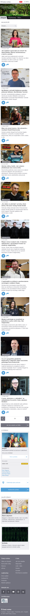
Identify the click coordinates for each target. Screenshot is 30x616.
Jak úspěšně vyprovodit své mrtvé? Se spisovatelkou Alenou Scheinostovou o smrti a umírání (14, 52)
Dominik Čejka (6, 473)
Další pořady (6, 497)
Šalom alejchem (7, 515)
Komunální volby (6, 563)
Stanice (3, 566)
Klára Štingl (5, 475)
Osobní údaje (10, 611)
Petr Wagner (5, 470)
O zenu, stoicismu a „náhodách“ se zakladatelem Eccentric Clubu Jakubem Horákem (14, 400)
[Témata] (15, 10)
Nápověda (18, 563)
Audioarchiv (4, 578)
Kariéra (18, 568)
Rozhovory (12, 18)
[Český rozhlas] (6, 2)
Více (20, 18)
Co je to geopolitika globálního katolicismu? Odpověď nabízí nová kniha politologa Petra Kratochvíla (15, 360)
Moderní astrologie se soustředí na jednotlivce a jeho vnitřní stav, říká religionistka (13, 321)
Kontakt (18, 570)
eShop (3, 568)
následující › (27, 418)
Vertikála (4, 543)
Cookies (3, 611)
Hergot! (4, 448)
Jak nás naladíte (20, 561)
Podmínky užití (19, 611)
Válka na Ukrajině (6, 561)
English (26, 611)
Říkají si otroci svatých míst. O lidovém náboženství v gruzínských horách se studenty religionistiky (14, 243)
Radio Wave (25, 463)
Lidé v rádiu (19, 566)
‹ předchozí (3, 418)
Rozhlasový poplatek (21, 573)
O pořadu (4, 430)
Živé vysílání (4, 576)
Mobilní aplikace (6, 583)
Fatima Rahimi (6, 472)
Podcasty (4, 580)
